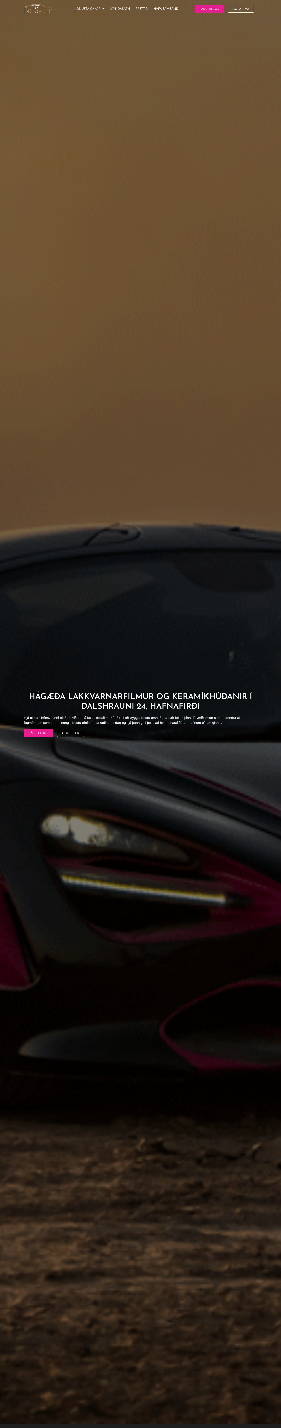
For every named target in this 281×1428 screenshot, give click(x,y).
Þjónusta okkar (87, 8)
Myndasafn (120, 8)
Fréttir (142, 8)
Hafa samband (165, 8)
